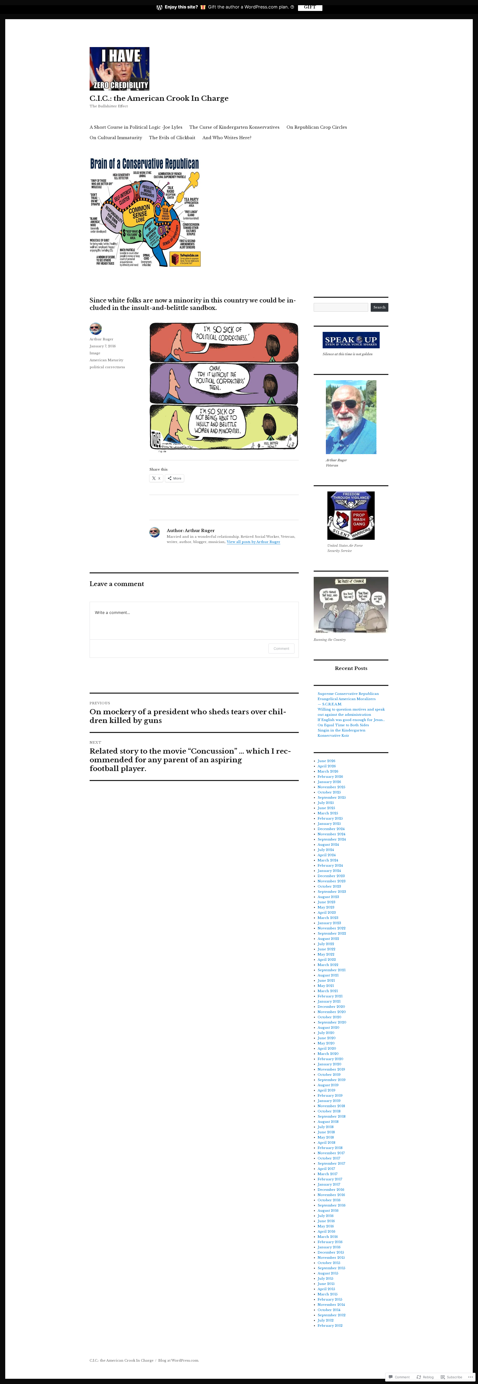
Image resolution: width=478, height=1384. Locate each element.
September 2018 (332, 1116)
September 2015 (331, 1268)
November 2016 (331, 1195)
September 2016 (332, 1205)
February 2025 (330, 818)
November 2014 (331, 1305)
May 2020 (326, 1043)
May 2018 (326, 1137)
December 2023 (331, 876)
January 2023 (329, 923)
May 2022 (326, 954)
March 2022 (328, 965)
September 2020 (332, 1022)
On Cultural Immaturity (116, 137)
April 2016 (326, 1231)
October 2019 (329, 1075)
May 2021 (326, 986)
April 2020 (327, 1048)
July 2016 (326, 1216)
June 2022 (326, 949)
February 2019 (330, 1095)
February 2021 (330, 996)
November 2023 (332, 881)
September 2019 (332, 1080)
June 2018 (326, 1132)
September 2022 (332, 933)
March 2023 (328, 918)
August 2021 (328, 975)
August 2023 (328, 897)
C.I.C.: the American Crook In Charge (159, 98)
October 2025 (329, 792)
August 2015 (328, 1273)
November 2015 (331, 1258)
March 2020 (328, 1054)
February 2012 (330, 1326)
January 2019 (329, 1101)
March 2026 (328, 771)
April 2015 (326, 1289)
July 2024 (326, 850)
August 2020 (328, 1027)
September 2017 (331, 1163)
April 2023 (327, 912)
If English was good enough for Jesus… (351, 720)
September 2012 (332, 1315)
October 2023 (329, 886)
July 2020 (326, 1033)
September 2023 (332, 892)
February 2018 (330, 1148)
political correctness (107, 367)
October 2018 (329, 1111)
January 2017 (329, 1184)
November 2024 (331, 834)
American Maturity (106, 360)
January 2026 (329, 782)
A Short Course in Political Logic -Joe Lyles (136, 127)
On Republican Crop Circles (317, 127)
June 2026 (326, 761)
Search (379, 307)
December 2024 (331, 829)
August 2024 (328, 844)
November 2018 (331, 1106)
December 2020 (331, 1007)
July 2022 (326, 944)
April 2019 (326, 1090)
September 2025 (332, 797)
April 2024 (327, 855)
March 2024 (328, 860)
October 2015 (329, 1263)
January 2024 (329, 871)
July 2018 (326, 1127)
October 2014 (329, 1310)
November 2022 (332, 928)
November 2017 (331, 1153)
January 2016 (329, 1247)
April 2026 (327, 766)
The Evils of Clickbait (172, 137)
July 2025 (326, 803)
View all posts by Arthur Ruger (253, 542)
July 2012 (326, 1320)
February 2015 (330, 1299)
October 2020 (329, 1017)
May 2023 (326, 907)
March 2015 (328, 1294)
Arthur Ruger (102, 339)
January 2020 (329, 1064)
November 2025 (331, 787)
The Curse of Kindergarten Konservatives (234, 127)
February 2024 (330, 865)
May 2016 (326, 1226)
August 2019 (328, 1085)
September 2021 (332, 970)
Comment (281, 648)
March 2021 (328, 991)
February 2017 (330, 1179)
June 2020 (327, 1038)
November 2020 (332, 1012)
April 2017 (326, 1169)
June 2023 (326, 902)
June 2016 (326, 1221)
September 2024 (332, 839)
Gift (310, 6)
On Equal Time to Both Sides (343, 725)
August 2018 (328, 1122)
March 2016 (328, 1237)
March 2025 (328, 813)
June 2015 (326, 1284)
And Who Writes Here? (226, 137)
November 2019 (331, 1069)
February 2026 (330, 777)
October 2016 (329, 1200)
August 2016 (328, 1210)
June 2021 (326, 980)
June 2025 (326, 808)
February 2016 (330, 1242)
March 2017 (328, 1174)
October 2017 (329, 1158)
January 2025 (329, 824)
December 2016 (331, 1190)
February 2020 (330, 1059)
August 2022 (328, 939)
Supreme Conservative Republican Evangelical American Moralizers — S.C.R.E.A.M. (348, 699)
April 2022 (327, 960)
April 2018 (326, 1143)
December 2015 (331, 1252)
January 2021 (329, 1001)
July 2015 (325, 1278)
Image (95, 353)
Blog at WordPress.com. (178, 1360)
